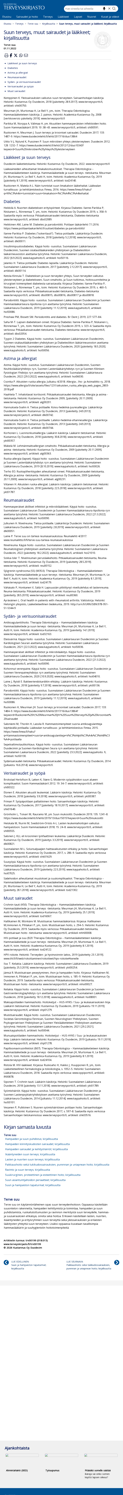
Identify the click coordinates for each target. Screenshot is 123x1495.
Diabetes (13, 67)
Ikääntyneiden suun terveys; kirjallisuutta (30, 1154)
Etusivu (6, 16)
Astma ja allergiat (18, 72)
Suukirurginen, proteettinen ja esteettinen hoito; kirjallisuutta (42, 1175)
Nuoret (91, 16)
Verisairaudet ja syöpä (20, 86)
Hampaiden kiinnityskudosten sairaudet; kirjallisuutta (37, 1144)
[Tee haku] (114, 8)
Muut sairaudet (16, 91)
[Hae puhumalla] (104, 8)
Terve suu (33, 23)
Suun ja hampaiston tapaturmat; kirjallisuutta (32, 1185)
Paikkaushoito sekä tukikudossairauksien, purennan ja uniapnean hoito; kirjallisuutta (57, 1164)
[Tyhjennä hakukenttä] (109, 8)
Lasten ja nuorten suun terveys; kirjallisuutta (32, 1159)
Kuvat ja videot (110, 16)
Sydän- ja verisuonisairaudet (24, 81)
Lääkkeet (63, 16)
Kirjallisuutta (48, 23)
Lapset (78, 16)
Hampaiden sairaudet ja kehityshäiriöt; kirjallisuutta (36, 1149)
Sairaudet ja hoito (27, 16)
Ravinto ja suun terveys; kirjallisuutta (27, 1169)
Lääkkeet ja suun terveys (22, 63)
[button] (6, 55)
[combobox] (91, 8)
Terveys (48, 16)
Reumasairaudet (17, 77)
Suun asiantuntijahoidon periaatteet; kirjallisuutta (35, 1180)
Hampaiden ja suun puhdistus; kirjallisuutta (31, 1139)
